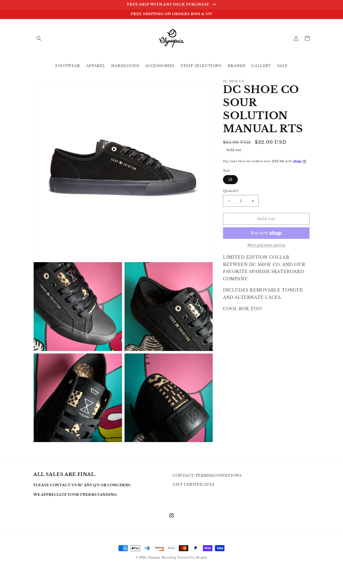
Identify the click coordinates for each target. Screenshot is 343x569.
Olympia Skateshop (162, 557)
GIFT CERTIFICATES (193, 484)
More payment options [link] (266, 245)
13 (230, 180)
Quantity (231, 191)
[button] (38, 38)
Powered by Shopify (192, 557)
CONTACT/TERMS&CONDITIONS (207, 475)
